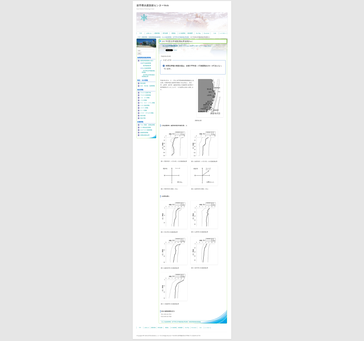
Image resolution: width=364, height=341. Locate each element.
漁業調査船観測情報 (195, 322)
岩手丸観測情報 (146, 63)
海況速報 (143, 83)
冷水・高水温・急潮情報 (147, 86)
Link (214, 33)
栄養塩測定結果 (144, 135)
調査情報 (157, 33)
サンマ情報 (143, 110)
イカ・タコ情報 (144, 97)
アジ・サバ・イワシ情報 (147, 103)
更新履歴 (190, 33)
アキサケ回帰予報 (145, 92)
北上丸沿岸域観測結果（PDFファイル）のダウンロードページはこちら (187, 46)
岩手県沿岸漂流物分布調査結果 (148, 75)
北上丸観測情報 (146, 68)
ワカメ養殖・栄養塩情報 (147, 125)
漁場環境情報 (144, 132)
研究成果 (165, 33)
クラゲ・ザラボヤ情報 (146, 113)
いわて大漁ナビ (223, 33)
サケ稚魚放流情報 (145, 127)
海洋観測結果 (147, 65)
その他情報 (181, 33)
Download (206, 33)
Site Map (198, 33)
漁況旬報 (143, 115)
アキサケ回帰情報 (145, 95)
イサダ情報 (143, 100)
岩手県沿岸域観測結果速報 (148, 71)
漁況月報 (143, 118)
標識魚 (174, 33)
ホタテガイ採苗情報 (146, 130)
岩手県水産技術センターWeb (152, 5)
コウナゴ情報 (144, 108)
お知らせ (149, 33)
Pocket (175, 50)
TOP (140, 33)
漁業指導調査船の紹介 (146, 60)
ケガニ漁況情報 (144, 105)
